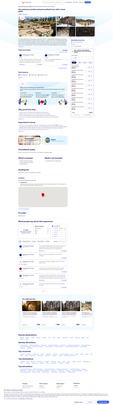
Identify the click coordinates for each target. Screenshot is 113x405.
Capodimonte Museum (34, 345)
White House (23, 370)
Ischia (49, 337)
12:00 (85, 62)
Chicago (74, 361)
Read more (21, 46)
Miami (68, 361)
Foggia (83, 337)
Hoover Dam (53, 370)
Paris (28, 361)
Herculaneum (29, 138)
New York (33, 361)
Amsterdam (39, 361)
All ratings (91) (57, 226)
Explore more (29, 142)
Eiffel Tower (61, 370)
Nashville (42, 363)
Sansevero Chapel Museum (74, 345)
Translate (39, 64)
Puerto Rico (47, 355)
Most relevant (62, 241)
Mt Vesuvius (44, 345)
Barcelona (22, 361)
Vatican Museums (49, 346)
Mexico (26, 355)
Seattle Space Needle (75, 369)
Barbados (29, 354)
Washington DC (86, 361)
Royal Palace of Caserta (25, 346)
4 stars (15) (56, 230)
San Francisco (35, 363)
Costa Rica (55, 354)
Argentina (22, 354)
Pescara (22, 339)
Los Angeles (46, 361)
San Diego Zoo (62, 372)
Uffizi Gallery (30, 348)
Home (19, 6)
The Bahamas (36, 354)
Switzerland (48, 354)
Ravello (58, 337)
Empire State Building (77, 370)
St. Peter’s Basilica (59, 346)
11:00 (79, 62)
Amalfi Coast (65, 337)
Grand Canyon (54, 372)
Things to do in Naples (27, 6)
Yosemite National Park (25, 372)
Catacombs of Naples (53, 345)
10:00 (74, 62)
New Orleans (53, 363)
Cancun (22, 363)
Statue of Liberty (36, 372)
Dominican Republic (64, 354)
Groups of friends (26, 241)
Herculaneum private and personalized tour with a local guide (43, 6)
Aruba (47, 363)
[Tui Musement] (27, 2)
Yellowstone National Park (62, 369)
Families (47, 241)
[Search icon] (44, 2)
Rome (27, 339)
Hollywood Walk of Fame (49, 369)
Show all (20, 77)
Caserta (33, 337)
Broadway (84, 369)
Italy (22, 6)
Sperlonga (77, 337)
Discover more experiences (57, 141)
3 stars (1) (56, 232)
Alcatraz (86, 370)
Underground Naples (86, 345)
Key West (67, 363)
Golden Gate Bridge (37, 369)
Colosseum (22, 348)
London (63, 361)
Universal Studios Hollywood (43, 370)
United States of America (69, 355)
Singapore (54, 355)
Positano (44, 337)
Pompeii (27, 337)
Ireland (81, 354)
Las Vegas (28, 363)
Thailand (60, 355)
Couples (34, 241)
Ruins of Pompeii (23, 345)
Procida (22, 337)
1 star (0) (55, 236)
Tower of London (45, 372)
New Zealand (40, 355)
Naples (53, 139)
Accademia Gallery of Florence (72, 346)
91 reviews (24, 14)
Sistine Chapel (84, 346)
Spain (72, 354)
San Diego (53, 361)
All (19, 241)
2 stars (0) (56, 234)
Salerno (71, 337)
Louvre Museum (31, 370)
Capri (54, 337)
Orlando (79, 361)
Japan (21, 355)
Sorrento (39, 337)
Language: (76, 385)
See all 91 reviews (63, 68)
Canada (42, 354)
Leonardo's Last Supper (38, 346)
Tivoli (87, 337)
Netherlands (32, 355)
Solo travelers (41, 241)
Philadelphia (61, 363)
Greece (76, 354)
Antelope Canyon (71, 372)
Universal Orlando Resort (25, 369)
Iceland (86, 354)
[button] (82, 51)
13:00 (90, 62)
